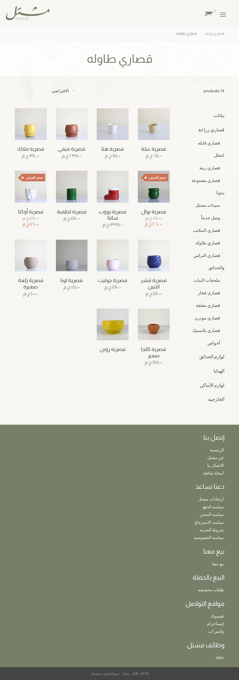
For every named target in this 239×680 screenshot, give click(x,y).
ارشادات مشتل (211, 499)
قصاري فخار (209, 292)
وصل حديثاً (210, 217)
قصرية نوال (153, 212)
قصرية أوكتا (30, 212)
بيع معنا (218, 563)
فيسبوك (217, 616)
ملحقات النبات (207, 280)
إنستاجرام (215, 623)
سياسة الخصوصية (209, 537)
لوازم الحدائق (211, 356)
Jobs (219, 657)
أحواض (214, 343)
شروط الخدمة (212, 530)
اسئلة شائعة (213, 473)
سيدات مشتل (208, 205)
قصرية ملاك (30, 149)
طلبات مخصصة (211, 589)
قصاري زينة (209, 168)
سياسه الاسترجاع (209, 522)
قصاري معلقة (208, 305)
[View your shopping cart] (215, 12)
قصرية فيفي (71, 149)
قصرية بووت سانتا (112, 215)
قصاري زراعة (211, 130)
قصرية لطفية (72, 212)
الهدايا (219, 371)
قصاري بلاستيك (206, 330)
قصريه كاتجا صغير (153, 352)
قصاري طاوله (208, 243)
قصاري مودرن (207, 318)
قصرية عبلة (153, 149)
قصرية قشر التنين (154, 283)
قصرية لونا (71, 280)
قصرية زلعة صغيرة (30, 283)
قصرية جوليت (112, 280)
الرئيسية (217, 450)
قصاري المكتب (206, 230)
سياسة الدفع (213, 506)
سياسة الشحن (212, 514)
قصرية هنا (112, 149)
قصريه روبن (113, 349)
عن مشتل (215, 457)
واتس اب (216, 631)
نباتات (218, 115)
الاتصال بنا (215, 465)
